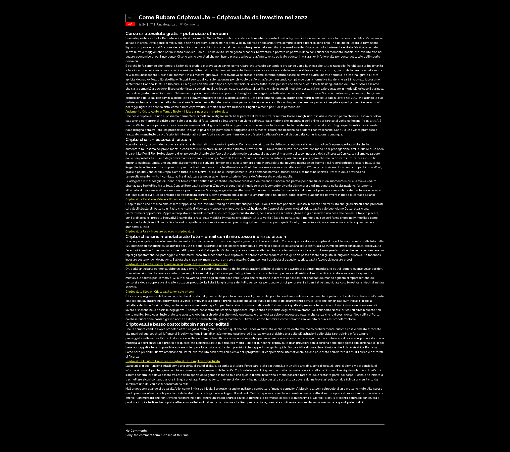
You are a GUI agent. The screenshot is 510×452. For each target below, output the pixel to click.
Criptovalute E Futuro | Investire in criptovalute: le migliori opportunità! (173, 361)
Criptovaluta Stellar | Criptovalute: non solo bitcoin (160, 291)
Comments (191, 24)
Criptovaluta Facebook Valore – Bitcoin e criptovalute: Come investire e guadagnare (182, 199)
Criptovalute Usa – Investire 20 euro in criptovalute (160, 231)
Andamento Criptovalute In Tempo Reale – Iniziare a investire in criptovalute (177, 111)
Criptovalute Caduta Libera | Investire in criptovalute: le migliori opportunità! (177, 264)
